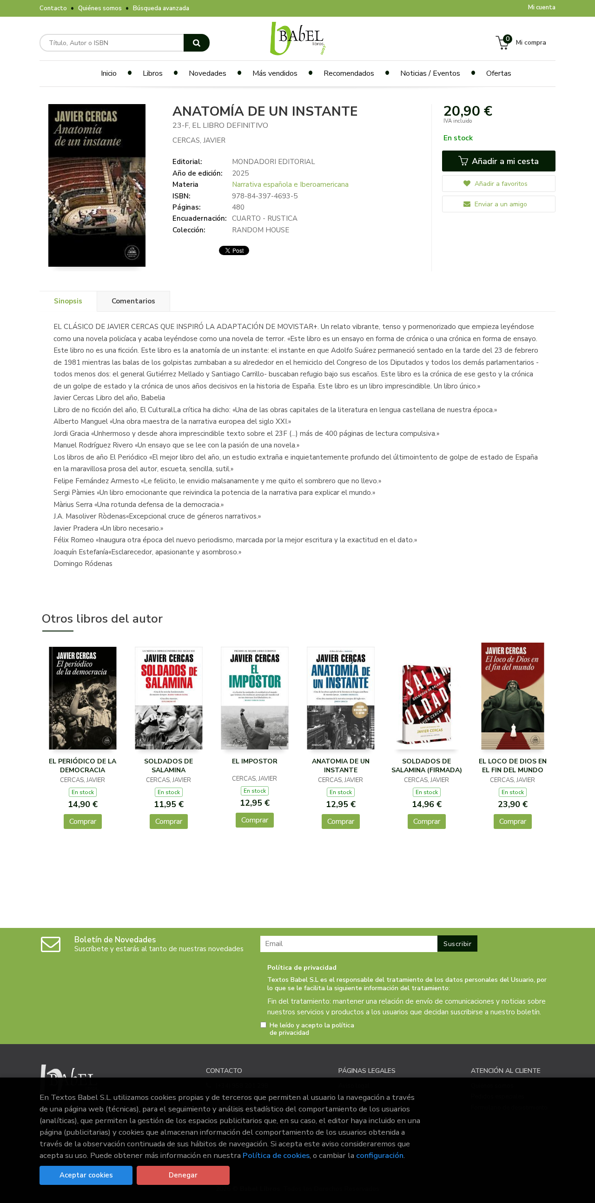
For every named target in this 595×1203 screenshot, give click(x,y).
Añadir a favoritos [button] (500, 183)
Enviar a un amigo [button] (500, 204)
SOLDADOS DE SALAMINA (168, 766)
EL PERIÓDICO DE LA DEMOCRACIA (82, 766)
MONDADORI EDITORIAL (273, 161)
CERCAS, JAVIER (198, 140)
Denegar (183, 1175)
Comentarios (133, 301)
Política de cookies (276, 1155)
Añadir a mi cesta (504, 161)
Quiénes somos (100, 8)
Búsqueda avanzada (161, 8)
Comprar (82, 821)
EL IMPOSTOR (255, 761)
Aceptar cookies (86, 1175)
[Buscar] (197, 43)
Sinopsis (68, 301)
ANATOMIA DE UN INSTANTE (341, 766)
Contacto (53, 8)
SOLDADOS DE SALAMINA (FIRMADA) (426, 766)
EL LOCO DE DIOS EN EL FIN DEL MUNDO (513, 766)
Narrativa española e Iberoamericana (290, 184)
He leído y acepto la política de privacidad (312, 1029)
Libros (153, 73)
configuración (379, 1155)
